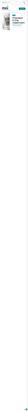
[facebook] (23, 1)
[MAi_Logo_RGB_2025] (6, 6)
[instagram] (24, 1)
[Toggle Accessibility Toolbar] (26, 409)
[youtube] (24, 2)
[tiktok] (23, 2)
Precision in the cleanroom (18, 20)
